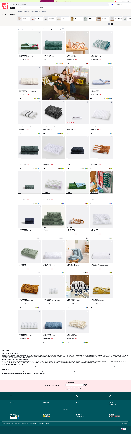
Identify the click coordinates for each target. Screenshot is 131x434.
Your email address (70, 382)
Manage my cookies (29, 423)
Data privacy (23, 423)
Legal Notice (34, 423)
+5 (39, 98)
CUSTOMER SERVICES (46, 402)
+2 (39, 168)
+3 (111, 98)
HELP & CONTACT (12, 402)
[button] (127, 4)
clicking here (68, 389)
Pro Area (126, 7)
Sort (20, 29)
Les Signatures (50, 7)
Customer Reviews (17, 423)
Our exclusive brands (112, 404)
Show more (65, 409)
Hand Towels (44, 11)
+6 (87, 168)
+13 (63, 63)
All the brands (42, 7)
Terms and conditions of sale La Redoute (7, 423)
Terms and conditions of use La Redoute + (43, 423)
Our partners (111, 402)
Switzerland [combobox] (126, 423)
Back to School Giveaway (21, 7)
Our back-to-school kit (33, 7)
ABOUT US (77, 402)
